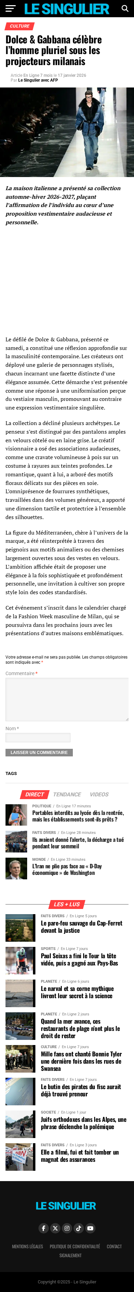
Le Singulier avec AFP (38, 80)
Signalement (70, 1255)
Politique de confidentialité (75, 1246)
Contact (114, 1246)
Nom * (12, 728)
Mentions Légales (27, 1246)
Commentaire (21, 673)
